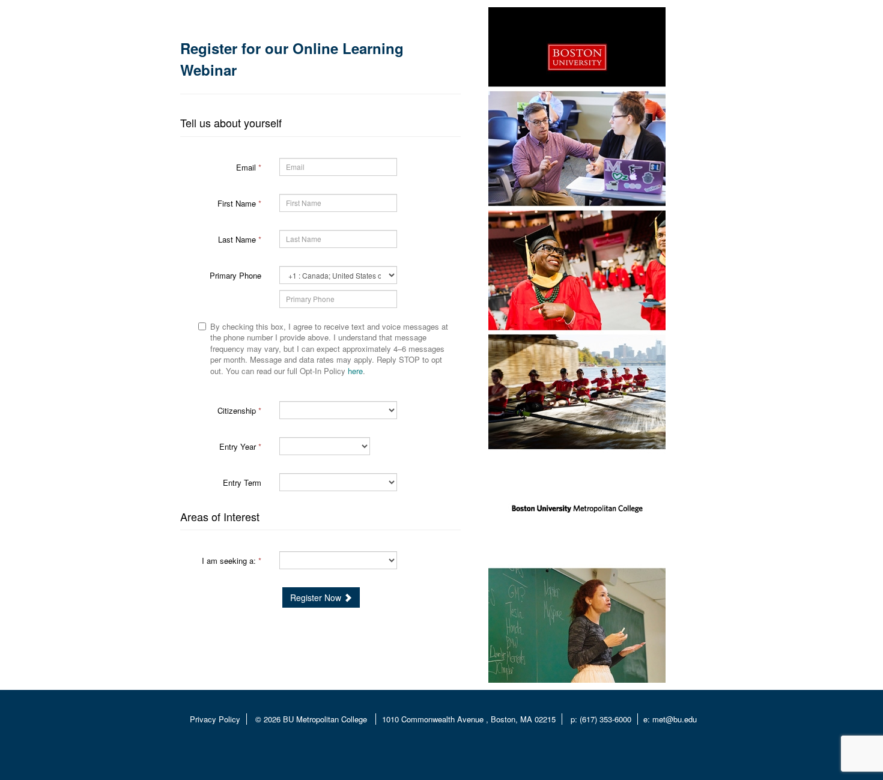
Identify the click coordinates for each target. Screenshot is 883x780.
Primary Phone (235, 275)
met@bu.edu (674, 719)
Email (248, 167)
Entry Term (242, 482)
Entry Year (240, 446)
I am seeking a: (231, 560)
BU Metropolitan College (326, 719)
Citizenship (239, 410)
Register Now (317, 597)
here (355, 370)
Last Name (239, 239)
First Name (239, 203)
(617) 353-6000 (605, 719)
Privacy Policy (215, 719)
